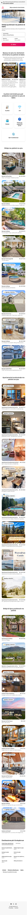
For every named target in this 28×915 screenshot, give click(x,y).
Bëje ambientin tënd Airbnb (17, 7)
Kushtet (16, 908)
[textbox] (7, 40)
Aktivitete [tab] (18, 843)
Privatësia (11, 908)
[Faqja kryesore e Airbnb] (3, 7)
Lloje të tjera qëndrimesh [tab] (7, 843)
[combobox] (13, 35)
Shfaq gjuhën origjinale (8, 3)
